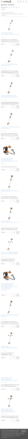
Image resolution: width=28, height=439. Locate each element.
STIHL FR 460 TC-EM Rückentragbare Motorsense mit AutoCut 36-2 (9, 160)
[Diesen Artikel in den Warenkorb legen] (17, 44)
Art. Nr (9, 7)
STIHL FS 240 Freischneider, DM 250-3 (10, 315)
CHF (19, 7)
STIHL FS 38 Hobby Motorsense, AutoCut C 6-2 (10, 33)
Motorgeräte (10, 12)
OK (23, 431)
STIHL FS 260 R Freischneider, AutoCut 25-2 (10, 222)
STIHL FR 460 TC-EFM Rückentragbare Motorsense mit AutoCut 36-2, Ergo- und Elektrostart (9, 286)
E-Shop (3, 12)
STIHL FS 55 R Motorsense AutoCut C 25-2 (9, 64)
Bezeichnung (14, 7)
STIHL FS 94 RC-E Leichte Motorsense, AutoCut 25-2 (10, 96)
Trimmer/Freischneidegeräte (9, 14)
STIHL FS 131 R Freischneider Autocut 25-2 (10, 127)
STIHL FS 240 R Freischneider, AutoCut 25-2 (10, 191)
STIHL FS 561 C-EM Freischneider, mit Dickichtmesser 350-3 (8, 410)
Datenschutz (11, 437)
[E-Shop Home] (7, 1)
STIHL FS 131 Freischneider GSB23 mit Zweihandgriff (9, 253)
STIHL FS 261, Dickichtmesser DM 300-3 (9, 347)
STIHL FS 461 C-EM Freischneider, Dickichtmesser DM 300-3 (9, 379)
